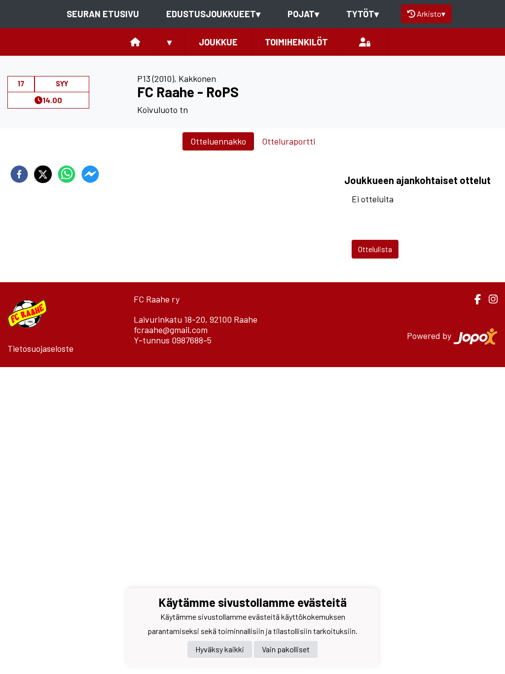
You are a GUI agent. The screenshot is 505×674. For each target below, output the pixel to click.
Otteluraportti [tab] (288, 141)
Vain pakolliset (286, 649)
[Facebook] (474, 299)
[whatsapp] (66, 174)
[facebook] (19, 174)
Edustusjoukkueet (213, 13)
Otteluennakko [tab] (218, 141)
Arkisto (431, 13)
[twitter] (43, 174)
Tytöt (362, 13)
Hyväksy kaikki (219, 649)
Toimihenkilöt (296, 42)
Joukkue (218, 42)
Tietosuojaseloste (40, 348)
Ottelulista (375, 249)
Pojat (303, 13)
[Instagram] (489, 299)
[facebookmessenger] (90, 174)
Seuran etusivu (103, 13)
